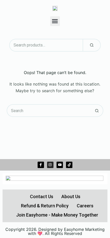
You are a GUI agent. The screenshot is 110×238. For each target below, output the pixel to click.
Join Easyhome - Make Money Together (57, 215)
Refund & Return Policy (45, 205)
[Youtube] (60, 165)
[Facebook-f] (41, 165)
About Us (70, 196)
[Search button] (97, 110)
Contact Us (41, 196)
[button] (55, 21)
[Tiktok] (69, 165)
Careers (85, 205)
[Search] (92, 45)
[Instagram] (50, 165)
